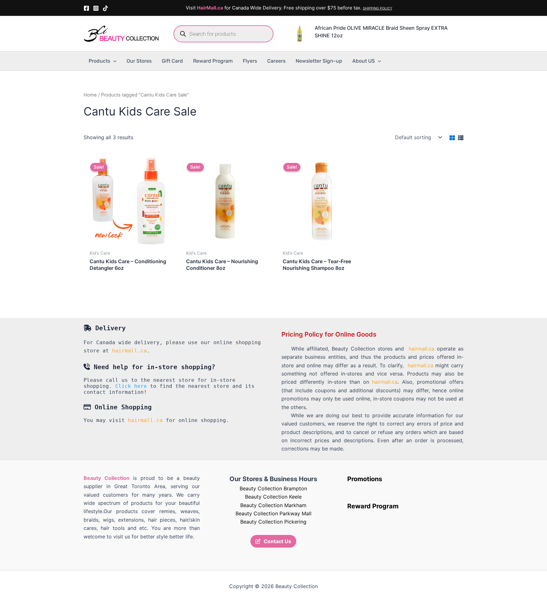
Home (90, 95)
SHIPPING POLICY (377, 8)
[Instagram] (96, 8)
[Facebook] (86, 8)
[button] (113, 61)
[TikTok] (105, 8)
